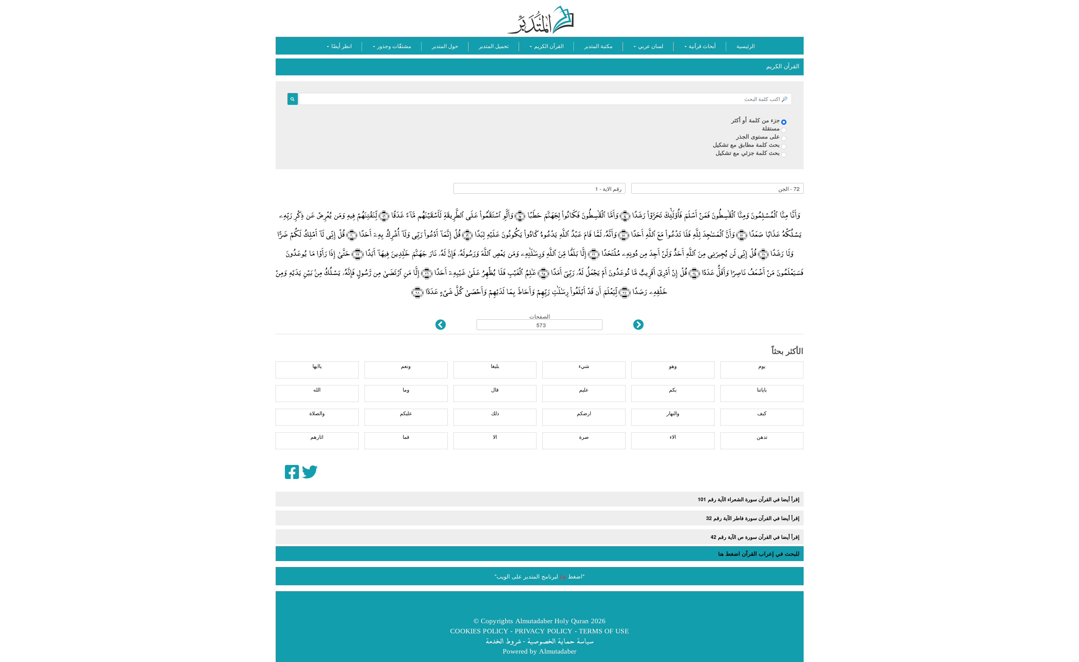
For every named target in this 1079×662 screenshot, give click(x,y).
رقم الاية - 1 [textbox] (608, 188)
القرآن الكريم (547, 45)
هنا (721, 553)
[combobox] (717, 188)
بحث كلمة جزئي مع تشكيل (748, 152)
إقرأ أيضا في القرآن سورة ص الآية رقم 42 (755, 537)
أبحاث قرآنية (701, 45)
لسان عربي (649, 45)
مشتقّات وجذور (393, 45)
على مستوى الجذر (758, 136)
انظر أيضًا (341, 45)
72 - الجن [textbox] (788, 188)
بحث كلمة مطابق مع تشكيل (746, 144)
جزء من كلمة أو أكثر (755, 120)
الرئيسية (745, 45)
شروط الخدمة (503, 641)
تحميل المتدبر (494, 45)
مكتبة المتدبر (598, 45)
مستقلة (771, 128)
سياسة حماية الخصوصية (560, 641)
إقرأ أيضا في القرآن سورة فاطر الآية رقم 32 (752, 518)
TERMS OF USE (604, 631)
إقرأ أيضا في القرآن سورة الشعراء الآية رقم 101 (748, 499)
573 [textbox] (541, 325)
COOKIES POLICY (479, 631)
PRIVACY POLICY (544, 631)
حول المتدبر (445, 45)
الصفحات (539, 316)
